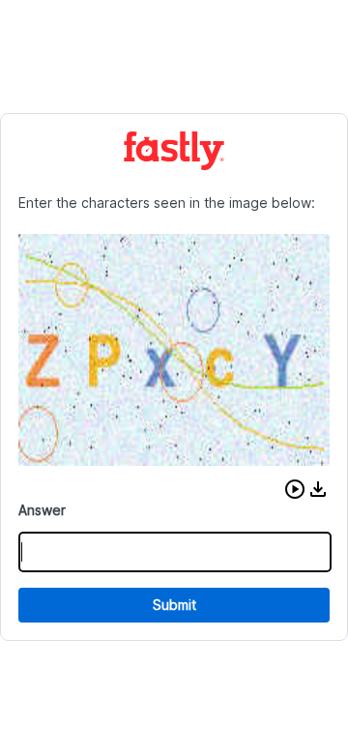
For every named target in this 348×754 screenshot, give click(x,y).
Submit (174, 604)
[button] (294, 489)
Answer (42, 510)
